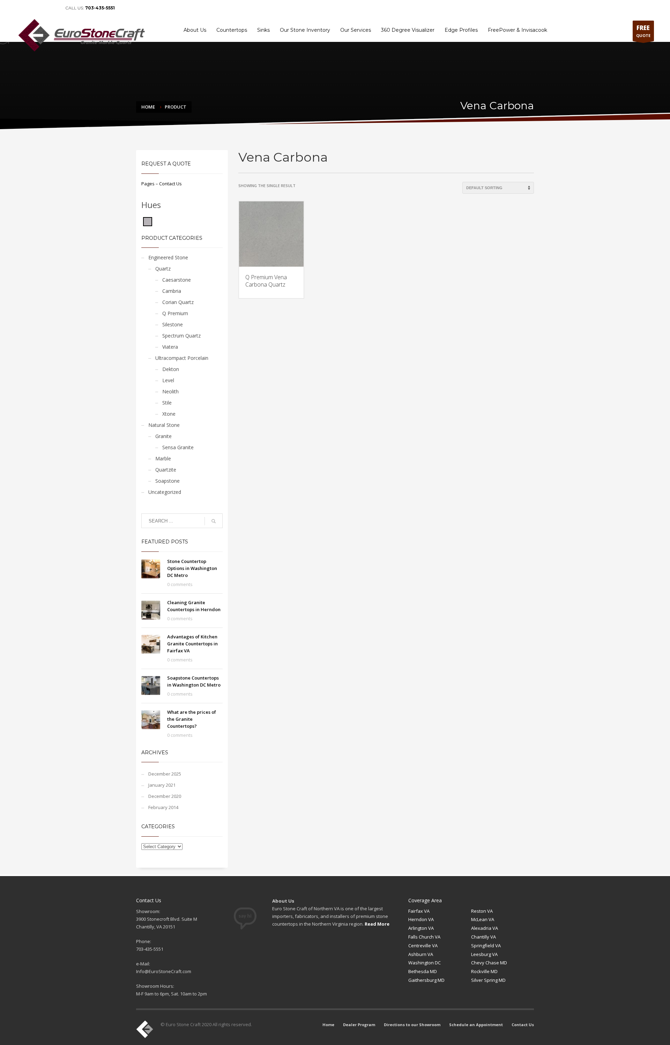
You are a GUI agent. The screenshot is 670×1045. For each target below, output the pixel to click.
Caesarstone (176, 279)
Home (467, 8)
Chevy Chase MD (489, 962)
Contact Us (640, 8)
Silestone (172, 324)
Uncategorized (164, 492)
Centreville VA (423, 945)
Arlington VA (421, 928)
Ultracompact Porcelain (181, 358)
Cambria (171, 291)
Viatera (170, 346)
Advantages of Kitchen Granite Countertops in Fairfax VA (192, 643)
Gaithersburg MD (426, 980)
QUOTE (643, 31)
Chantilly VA (483, 937)
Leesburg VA (484, 954)
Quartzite (165, 469)
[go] (213, 521)
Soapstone (167, 480)
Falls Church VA (424, 937)
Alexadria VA (484, 928)
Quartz (163, 268)
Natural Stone (164, 425)
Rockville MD (484, 971)
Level (168, 380)
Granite (163, 436)
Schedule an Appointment (598, 8)
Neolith (170, 391)
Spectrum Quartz (181, 335)
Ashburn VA (420, 954)
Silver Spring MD (488, 980)
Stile (167, 402)
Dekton (170, 369)
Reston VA (482, 911)
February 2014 (163, 807)
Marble (163, 458)
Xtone (169, 413)
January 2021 (162, 785)
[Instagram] (53, 8)
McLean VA (482, 919)
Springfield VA (486, 945)
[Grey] (147, 221)
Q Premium (175, 313)
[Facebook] (21, 8)
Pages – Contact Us (161, 183)
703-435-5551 (100, 7)
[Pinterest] (42, 8)
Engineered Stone (168, 257)
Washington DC (424, 962)
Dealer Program (494, 8)
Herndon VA (421, 919)
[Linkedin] (32, 8)
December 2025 (164, 774)
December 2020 (164, 796)
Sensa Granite (178, 447)
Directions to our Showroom (541, 8)
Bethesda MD (422, 971)
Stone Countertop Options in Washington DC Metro (192, 568)
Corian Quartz (178, 302)
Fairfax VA (419, 911)
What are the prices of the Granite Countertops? (191, 719)
